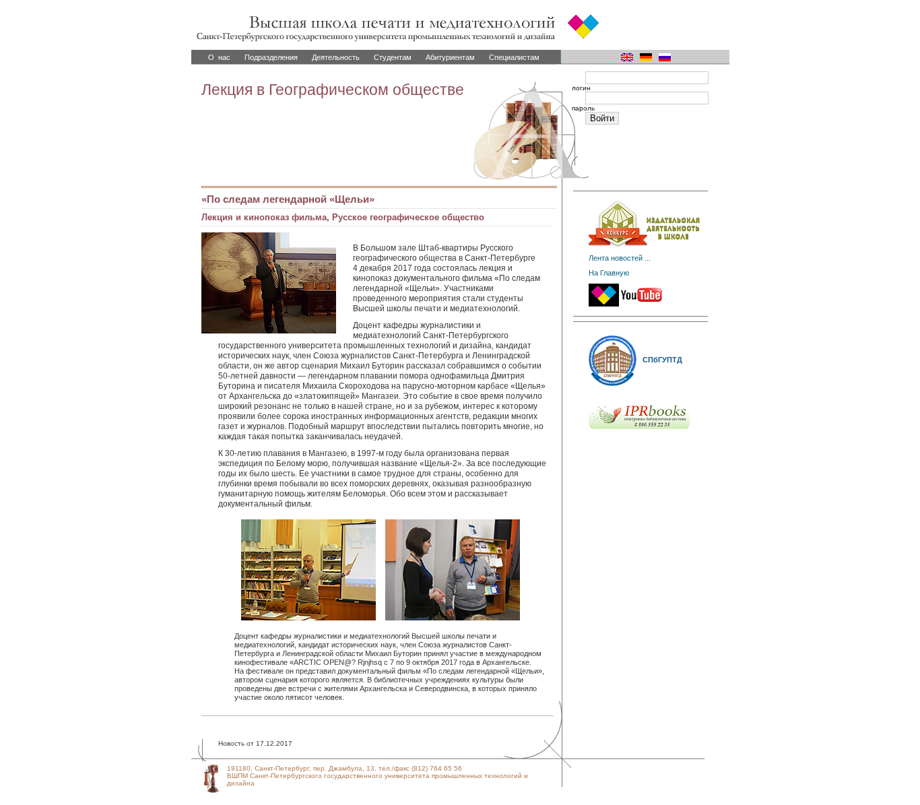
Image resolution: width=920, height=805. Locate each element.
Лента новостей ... (620, 258)
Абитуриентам (450, 57)
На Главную (609, 273)
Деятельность (336, 57)
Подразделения (271, 57)
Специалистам (514, 57)
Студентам (393, 57)
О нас (219, 57)
